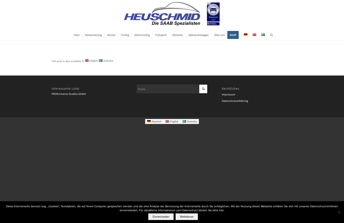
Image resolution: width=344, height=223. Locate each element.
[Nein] (339, 212)
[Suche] (270, 35)
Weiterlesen (187, 216)
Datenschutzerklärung (235, 101)
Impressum (228, 94)
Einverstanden (161, 216)
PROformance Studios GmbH (69, 94)
